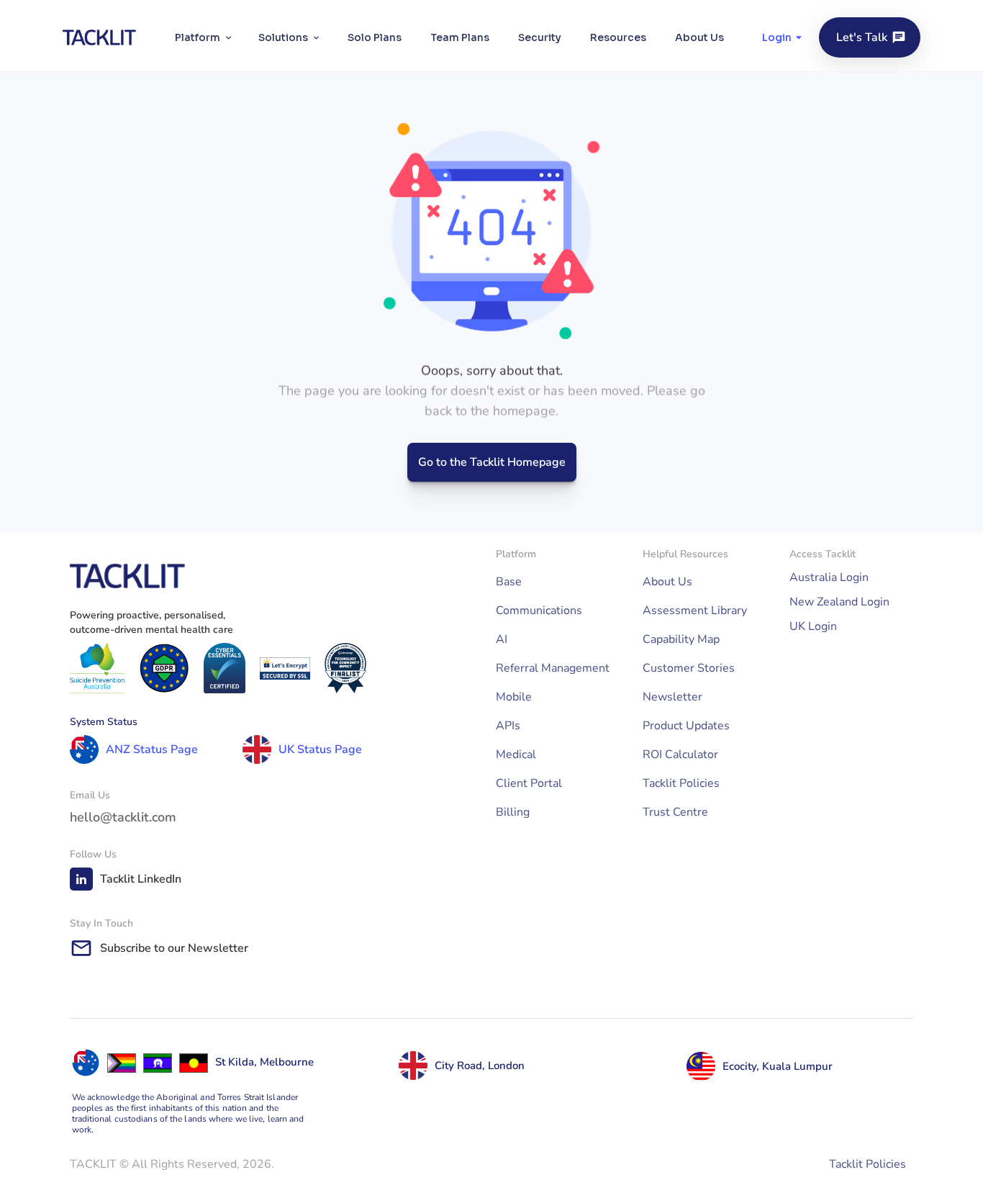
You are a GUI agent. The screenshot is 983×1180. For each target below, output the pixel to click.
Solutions (283, 37)
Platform (197, 37)
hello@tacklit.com (123, 817)
